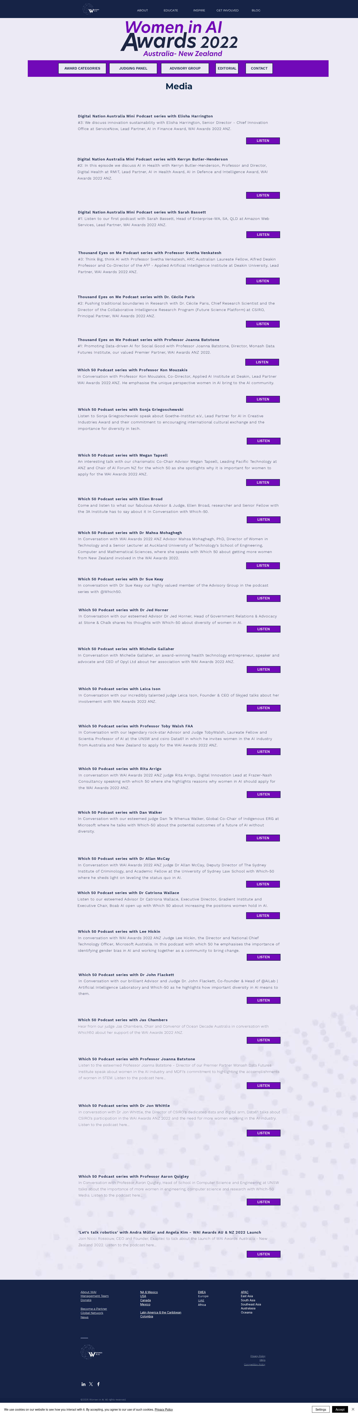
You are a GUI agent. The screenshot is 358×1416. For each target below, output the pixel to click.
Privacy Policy (164, 1409)
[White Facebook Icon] (98, 1384)
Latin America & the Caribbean (160, 1312)
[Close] (353, 1409)
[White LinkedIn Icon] (83, 1384)
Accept (340, 1409)
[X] (91, 1384)
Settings (321, 1409)
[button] (199, 10)
